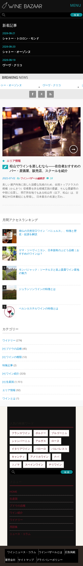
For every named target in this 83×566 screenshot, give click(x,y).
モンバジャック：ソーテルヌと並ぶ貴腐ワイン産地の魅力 (49, 271)
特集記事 (7, 365)
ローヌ (55, 441)
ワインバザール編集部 (32, 178)
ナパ (56, 456)
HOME (13, 491)
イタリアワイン (21, 449)
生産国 (10, 382)
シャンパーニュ (21, 441)
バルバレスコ (59, 449)
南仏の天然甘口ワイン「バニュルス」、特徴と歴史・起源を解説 (48, 232)
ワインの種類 (14, 357)
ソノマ (16, 464)
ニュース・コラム (20, 534)
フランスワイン (21, 433)
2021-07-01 (8, 178)
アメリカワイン (39, 456)
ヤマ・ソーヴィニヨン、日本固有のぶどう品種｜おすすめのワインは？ (49, 252)
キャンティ (18, 456)
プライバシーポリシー (49, 560)
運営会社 (10, 560)
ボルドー (40, 433)
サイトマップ (26, 560)
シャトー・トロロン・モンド (20, 38)
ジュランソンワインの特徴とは (37, 289)
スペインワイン (34, 464)
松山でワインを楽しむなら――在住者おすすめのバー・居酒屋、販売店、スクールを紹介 (45, 168)
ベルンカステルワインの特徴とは (38, 308)
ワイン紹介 (12, 373)
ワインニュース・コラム (21, 552)
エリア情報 (14, 161)
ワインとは (9, 398)
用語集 (14, 527)
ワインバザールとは (50, 552)
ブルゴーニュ (59, 433)
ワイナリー (9, 340)
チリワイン (55, 464)
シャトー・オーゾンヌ (16, 52)
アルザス (40, 441)
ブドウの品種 (14, 348)
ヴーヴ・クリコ (12, 65)
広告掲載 (70, 552)
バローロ (40, 449)
